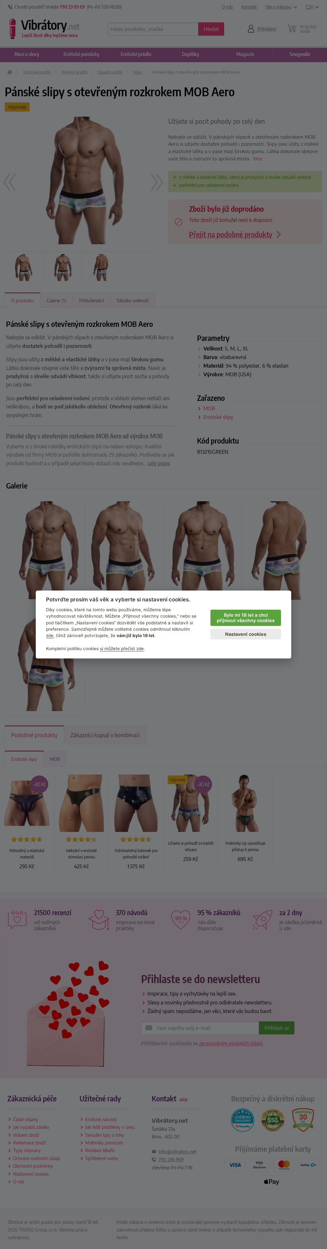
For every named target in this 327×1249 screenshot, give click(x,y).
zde (49, 635)
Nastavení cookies (245, 634)
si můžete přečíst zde (122, 648)
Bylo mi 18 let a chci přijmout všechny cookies (246, 617)
